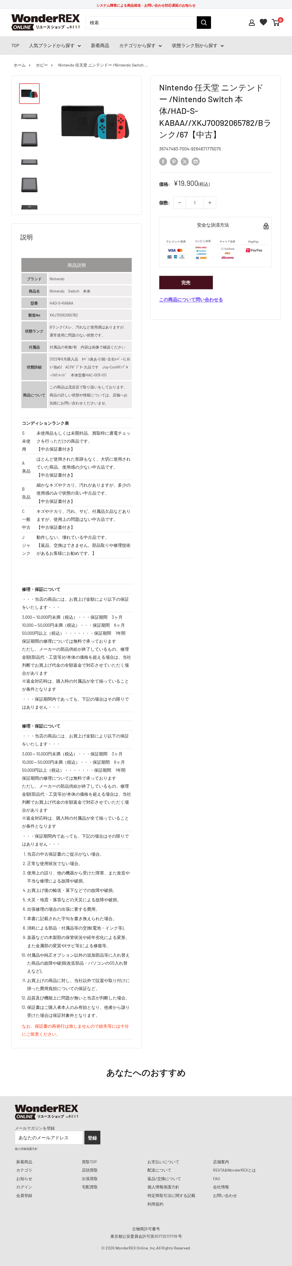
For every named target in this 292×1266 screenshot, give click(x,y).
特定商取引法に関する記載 (171, 1195)
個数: (164, 202)
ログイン (24, 1186)
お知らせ (24, 1178)
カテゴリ (24, 1170)
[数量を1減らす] (180, 203)
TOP (15, 45)
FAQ (216, 1178)
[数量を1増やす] (210, 203)
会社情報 (221, 1186)
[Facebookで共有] (163, 161)
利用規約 (155, 1204)
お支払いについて (163, 1161)
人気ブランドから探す (52, 45)
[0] (275, 22)
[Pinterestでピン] (174, 161)
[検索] (204, 22)
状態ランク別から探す (195, 45)
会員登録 (24, 1195)
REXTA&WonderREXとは (234, 1170)
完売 (185, 282)
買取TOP (89, 1161)
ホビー (42, 65)
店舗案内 (221, 1161)
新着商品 (100, 45)
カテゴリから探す (137, 45)
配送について (159, 1170)
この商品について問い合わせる (191, 299)
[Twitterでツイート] (185, 161)
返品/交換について (164, 1178)
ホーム (20, 65)
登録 (92, 1137)
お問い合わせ (225, 1195)
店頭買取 (90, 1170)
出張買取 (90, 1178)
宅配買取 (90, 1186)
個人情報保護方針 (163, 1186)
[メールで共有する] (196, 161)
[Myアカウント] (252, 22)
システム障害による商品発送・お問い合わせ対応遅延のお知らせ (146, 5)
